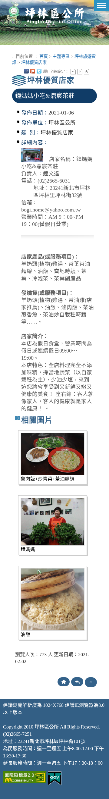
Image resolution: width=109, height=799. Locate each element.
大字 (86, 71)
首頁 (43, 56)
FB (26, 71)
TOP (91, 682)
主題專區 (61, 56)
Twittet (39, 71)
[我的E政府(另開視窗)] (54, 777)
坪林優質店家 (34, 62)
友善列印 (45, 71)
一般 (79, 71)
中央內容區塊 (93, 71)
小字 (73, 71)
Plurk (32, 71)
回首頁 (64, 681)
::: (14, 56)
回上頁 (77, 681)
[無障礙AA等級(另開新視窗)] (24, 776)
